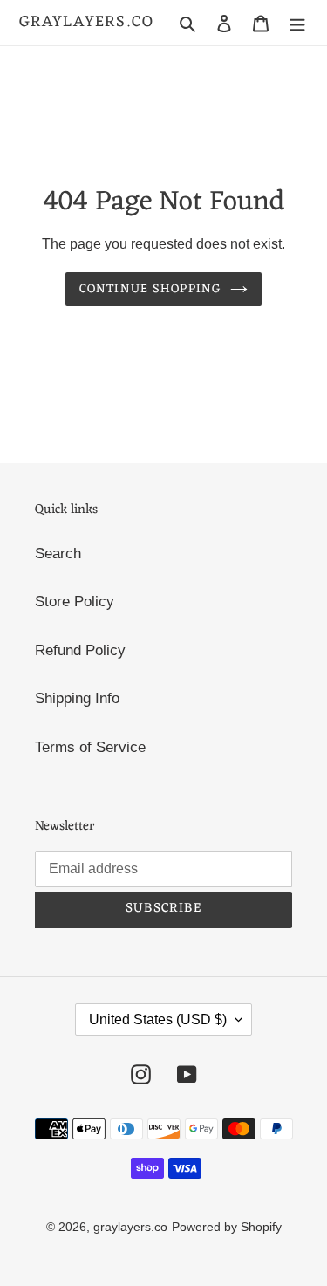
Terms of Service (90, 747)
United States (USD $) (158, 1019)
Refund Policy (80, 650)
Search (58, 553)
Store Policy (74, 601)
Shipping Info (77, 698)
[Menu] (297, 23)
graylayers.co (86, 22)
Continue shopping (150, 289)
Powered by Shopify (227, 1227)
